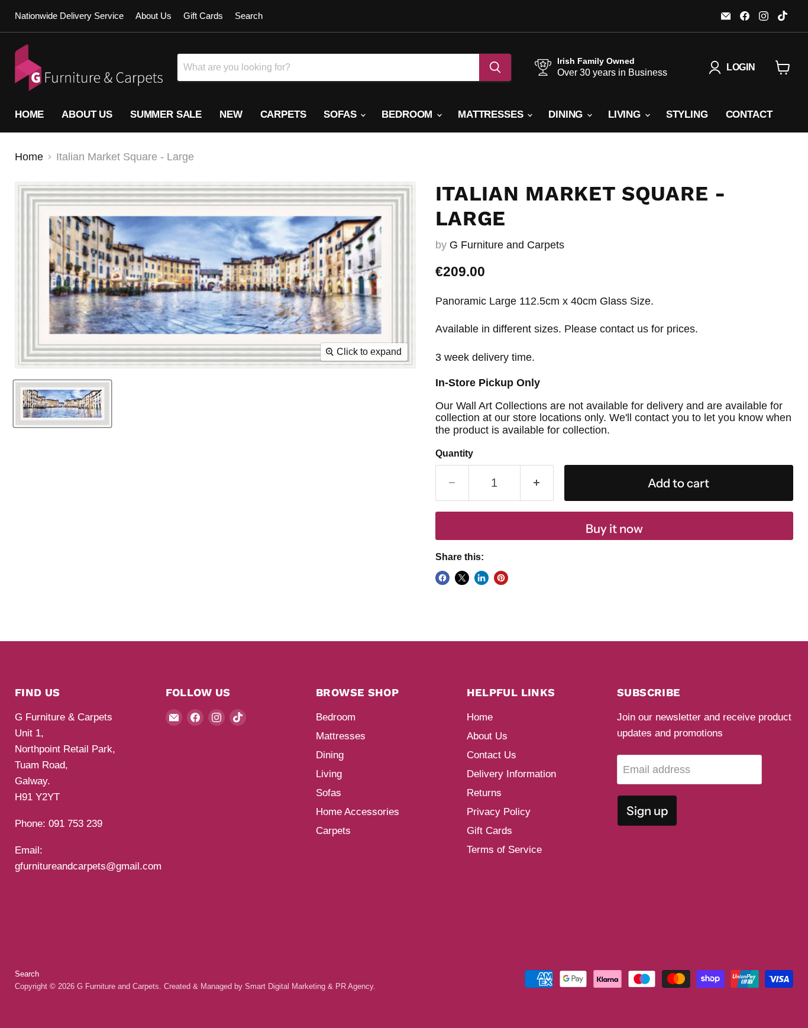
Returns (484, 793)
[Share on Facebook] (442, 578)
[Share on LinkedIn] (481, 578)
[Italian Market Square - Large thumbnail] (62, 403)
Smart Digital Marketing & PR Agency (309, 986)
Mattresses (492, 114)
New (231, 114)
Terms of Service (504, 849)
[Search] (495, 67)
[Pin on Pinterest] (501, 578)
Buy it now (614, 528)
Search (249, 16)
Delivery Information (511, 774)
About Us (153, 16)
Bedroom (408, 114)
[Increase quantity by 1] (537, 483)
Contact (749, 114)
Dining (567, 114)
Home (29, 114)
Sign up (647, 810)
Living (626, 114)
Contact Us (491, 755)
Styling (687, 114)
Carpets (283, 114)
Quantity (454, 453)
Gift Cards (203, 16)
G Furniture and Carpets (507, 245)
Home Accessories (357, 811)
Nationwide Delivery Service (69, 16)
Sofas (341, 114)
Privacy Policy (499, 811)
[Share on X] (462, 578)
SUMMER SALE (166, 114)
